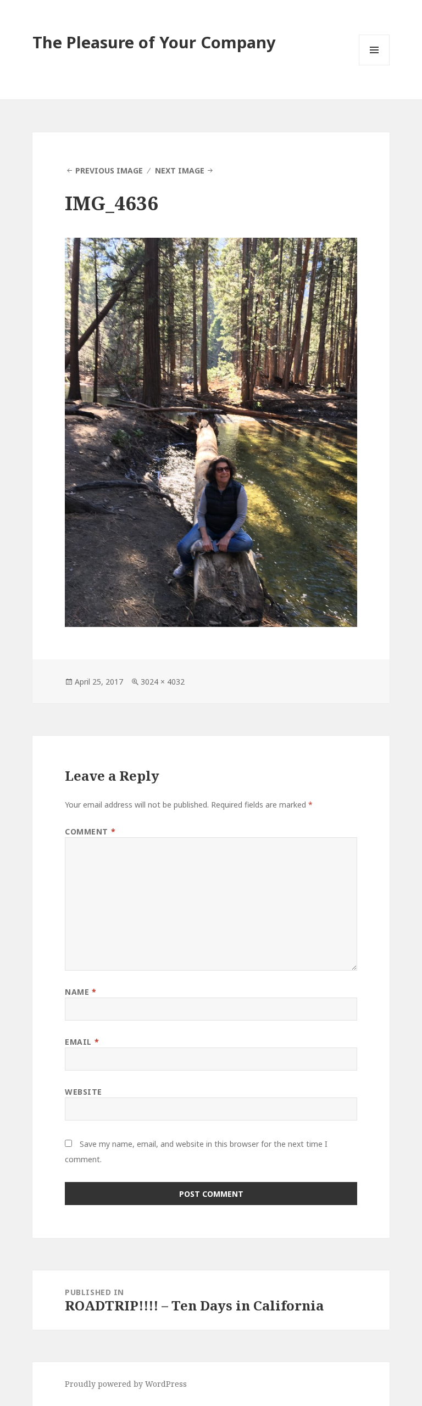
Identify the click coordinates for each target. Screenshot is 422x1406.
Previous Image (109, 170)
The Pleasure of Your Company (154, 42)
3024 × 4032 (163, 681)
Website (83, 1091)
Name (80, 992)
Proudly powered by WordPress (126, 1384)
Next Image (179, 170)
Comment (90, 831)
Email (82, 1042)
